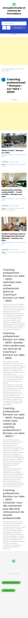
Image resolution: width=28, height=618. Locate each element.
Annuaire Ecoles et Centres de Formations (14, 10)
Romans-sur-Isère (14, 162)
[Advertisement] (14, 51)
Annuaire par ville (14, 573)
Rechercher (18, 27)
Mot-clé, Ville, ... (3, 23)
